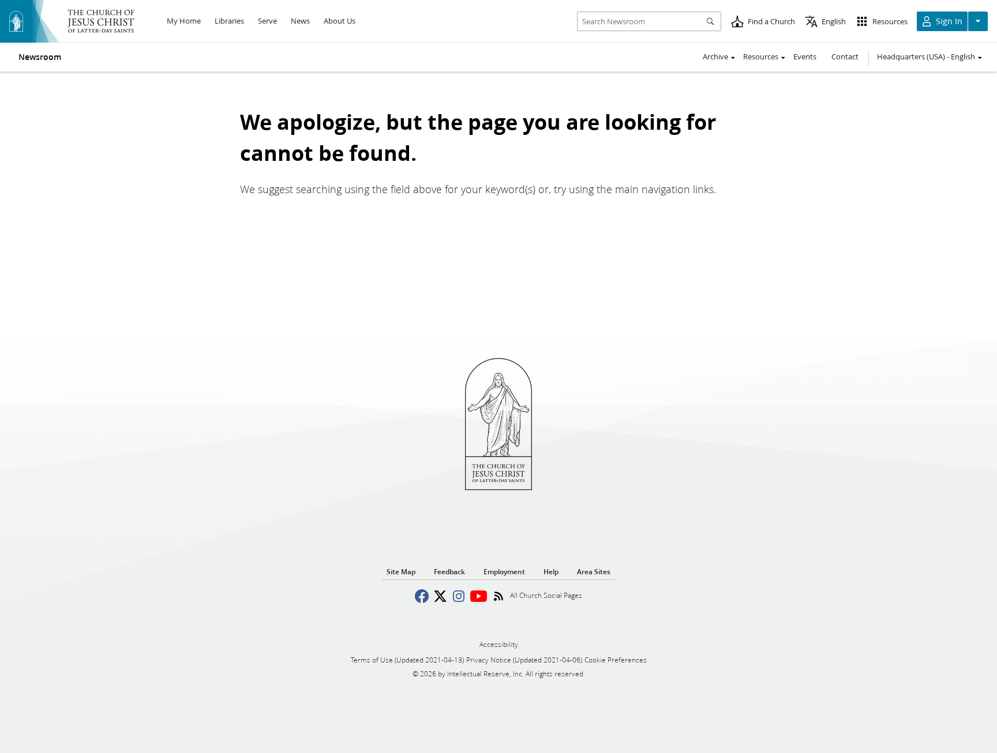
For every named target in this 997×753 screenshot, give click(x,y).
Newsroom (39, 57)
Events (804, 56)
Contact (845, 56)
